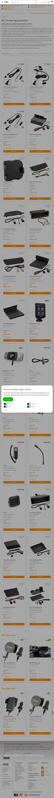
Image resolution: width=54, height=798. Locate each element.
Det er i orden (8, 399)
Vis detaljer (5, 409)
